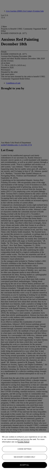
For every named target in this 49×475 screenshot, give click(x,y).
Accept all (24, 465)
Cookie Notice (23, 442)
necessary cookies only (24, 457)
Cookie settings (24, 449)
